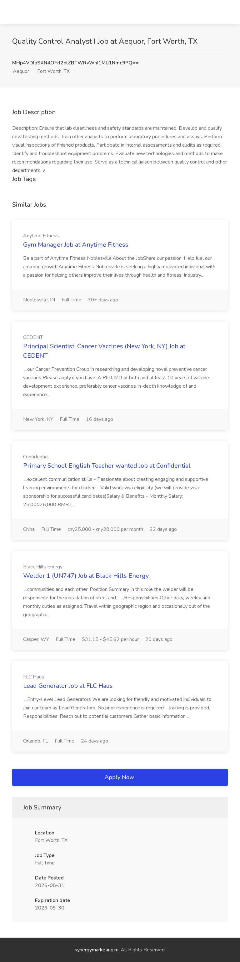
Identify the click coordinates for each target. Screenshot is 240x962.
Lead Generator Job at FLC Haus (68, 686)
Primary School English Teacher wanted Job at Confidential (107, 465)
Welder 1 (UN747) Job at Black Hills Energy (86, 576)
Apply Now (119, 777)
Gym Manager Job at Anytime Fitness (75, 244)
